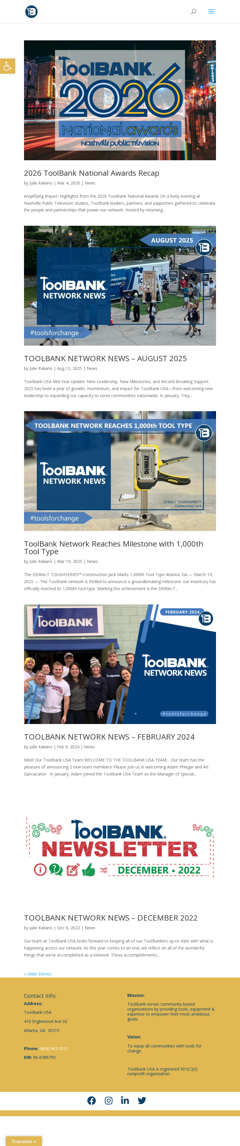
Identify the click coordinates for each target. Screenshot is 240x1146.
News (90, 183)
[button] (7, 66)
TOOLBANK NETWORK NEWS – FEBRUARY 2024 (109, 736)
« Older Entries (38, 974)
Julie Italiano (41, 183)
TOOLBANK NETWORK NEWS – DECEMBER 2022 (111, 917)
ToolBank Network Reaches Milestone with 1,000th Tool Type (113, 547)
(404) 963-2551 (54, 1048)
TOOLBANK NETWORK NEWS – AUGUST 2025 (105, 358)
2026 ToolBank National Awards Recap (92, 173)
